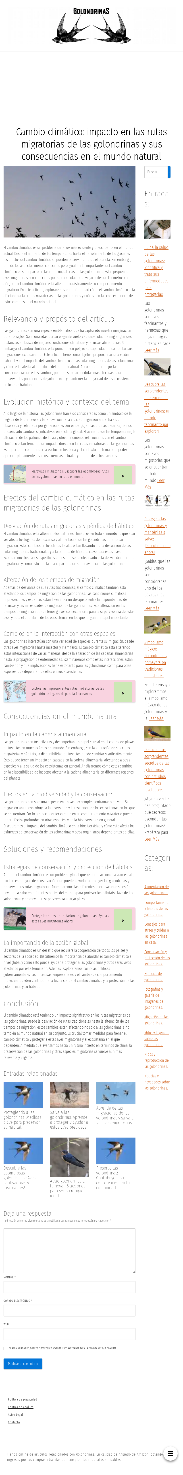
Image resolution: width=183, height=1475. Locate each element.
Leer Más (151, 350)
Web (6, 1324)
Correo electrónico (18, 1300)
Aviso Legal (15, 1415)
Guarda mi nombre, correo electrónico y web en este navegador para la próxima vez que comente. (63, 1348)
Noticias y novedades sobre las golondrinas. (157, 1082)
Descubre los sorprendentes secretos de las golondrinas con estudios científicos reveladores (157, 770)
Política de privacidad (22, 1399)
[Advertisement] (91, 85)
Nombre (10, 1277)
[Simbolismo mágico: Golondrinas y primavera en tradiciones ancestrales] (157, 625)
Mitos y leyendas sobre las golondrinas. (156, 1038)
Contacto (14, 1422)
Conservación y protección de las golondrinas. (157, 957)
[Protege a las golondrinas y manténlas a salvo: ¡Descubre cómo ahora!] (157, 503)
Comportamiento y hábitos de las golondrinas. (156, 908)
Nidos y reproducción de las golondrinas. (156, 1060)
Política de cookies (20, 1407)
